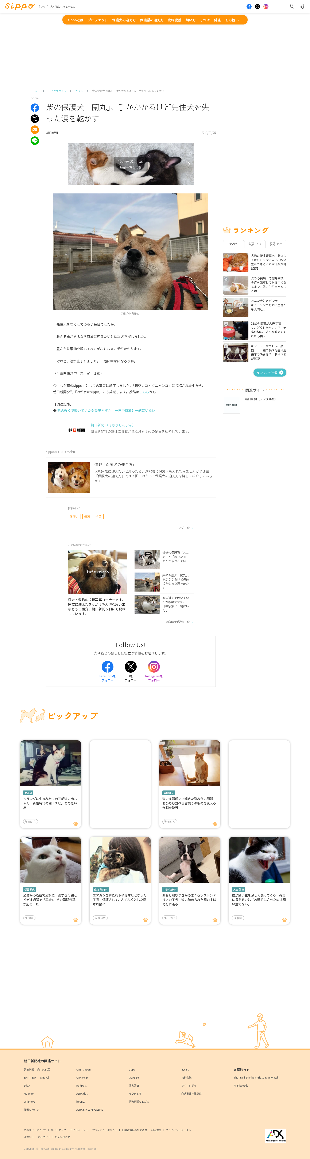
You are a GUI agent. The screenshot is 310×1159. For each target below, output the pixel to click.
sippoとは (76, 19)
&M (26, 1077)
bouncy (80, 1101)
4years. (185, 1069)
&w (34, 1077)
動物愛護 (174, 19)
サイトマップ (58, 1130)
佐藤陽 (28, 793)
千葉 (99, 516)
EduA (27, 1085)
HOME (35, 91)
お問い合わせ (62, 1137)
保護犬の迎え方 (124, 19)
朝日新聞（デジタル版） (38, 1069)
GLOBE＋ (134, 1077)
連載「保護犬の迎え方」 (115, 464)
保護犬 (74, 516)
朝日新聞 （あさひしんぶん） (113, 424)
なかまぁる (135, 1093)
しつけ (205, 19)
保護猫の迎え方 (152, 19)
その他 (230, 19)
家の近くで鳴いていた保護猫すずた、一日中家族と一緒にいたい (106, 410)
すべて (233, 244)
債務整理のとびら (139, 1101)
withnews (29, 1101)
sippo (132, 1069)
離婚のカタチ (31, 1109)
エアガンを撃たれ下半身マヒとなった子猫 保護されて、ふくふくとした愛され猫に (120, 899)
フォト (79, 91)
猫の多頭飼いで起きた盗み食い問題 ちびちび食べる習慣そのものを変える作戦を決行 (189, 803)
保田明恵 (29, 889)
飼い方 (191, 19)
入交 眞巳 (238, 889)
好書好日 (134, 1085)
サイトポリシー (79, 1130)
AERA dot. (82, 1093)
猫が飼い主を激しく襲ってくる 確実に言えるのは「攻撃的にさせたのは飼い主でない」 (259, 899)
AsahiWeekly (241, 1085)
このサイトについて (35, 1130)
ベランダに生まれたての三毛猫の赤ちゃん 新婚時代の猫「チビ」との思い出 (50, 803)
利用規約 (156, 1130)
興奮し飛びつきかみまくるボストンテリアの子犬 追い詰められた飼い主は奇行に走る (189, 899)
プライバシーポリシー (104, 1130)
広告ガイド (44, 1137)
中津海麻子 (170, 889)
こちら (144, 391)
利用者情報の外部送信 (134, 1130)
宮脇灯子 (169, 793)
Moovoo (29, 1093)
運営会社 (29, 1137)
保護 (87, 516)
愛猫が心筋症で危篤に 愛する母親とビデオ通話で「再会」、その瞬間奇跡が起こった (50, 899)
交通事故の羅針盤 (191, 1093)
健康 (217, 19)
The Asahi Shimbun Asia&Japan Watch (256, 1077)
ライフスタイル (57, 91)
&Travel (44, 1077)
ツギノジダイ (189, 1085)
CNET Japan (83, 1069)
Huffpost (81, 1085)
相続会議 (186, 1077)
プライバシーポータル (178, 1130)
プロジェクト (98, 19)
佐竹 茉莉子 (100, 889)
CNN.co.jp (82, 1077)
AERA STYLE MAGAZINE (89, 1109)
